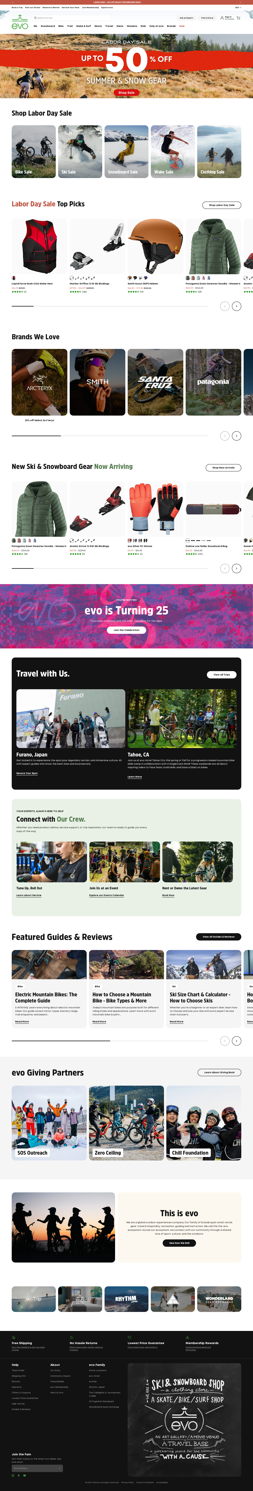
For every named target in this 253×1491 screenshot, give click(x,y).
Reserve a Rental (51, 7)
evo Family (97, 1365)
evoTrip (93, 1382)
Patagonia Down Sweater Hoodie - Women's (213, 284)
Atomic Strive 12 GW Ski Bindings (89, 546)
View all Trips (222, 675)
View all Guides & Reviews (219, 937)
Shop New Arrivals (223, 468)
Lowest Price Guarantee (25, 1398)
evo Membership (59, 1387)
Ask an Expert (186, 18)
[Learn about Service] (51, 862)
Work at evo (56, 1393)
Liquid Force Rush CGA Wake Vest (32, 284)
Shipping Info (19, 1376)
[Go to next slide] (236, 1041)
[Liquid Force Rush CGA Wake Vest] (39, 246)
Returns (16, 1382)
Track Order (18, 1370)
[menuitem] (35, 26)
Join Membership (90, 7)
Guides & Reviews (21, 1409)
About (55, 1365)
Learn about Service (28, 895)
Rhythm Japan (97, 1387)
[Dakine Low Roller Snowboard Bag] (213, 509)
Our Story (55, 1370)
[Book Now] (197, 862)
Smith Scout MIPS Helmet (143, 284)
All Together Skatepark (101, 1401)
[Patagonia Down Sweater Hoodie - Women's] (213, 246)
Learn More (135, 777)
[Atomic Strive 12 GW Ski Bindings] (97, 509)
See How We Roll (179, 1243)
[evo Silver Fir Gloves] (155, 509)
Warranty (17, 1387)
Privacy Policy (127, 1482)
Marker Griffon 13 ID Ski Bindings (89, 284)
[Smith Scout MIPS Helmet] (155, 246)
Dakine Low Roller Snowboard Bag (206, 546)
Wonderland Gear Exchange (104, 1407)
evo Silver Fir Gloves (140, 546)
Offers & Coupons (21, 1393)
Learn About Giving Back (219, 1072)
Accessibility (162, 1482)
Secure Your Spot (27, 773)
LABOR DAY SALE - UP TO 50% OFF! (126, 2)
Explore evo (107, 7)
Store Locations (97, 1370)
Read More (22, 1022)
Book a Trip (17, 7)
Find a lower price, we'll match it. (143, 1347)
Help (15, 1365)
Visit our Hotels (32, 7)
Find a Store (207, 18)
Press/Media (57, 1382)
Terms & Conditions (145, 1482)
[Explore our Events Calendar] (124, 862)
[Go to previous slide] (225, 1041)
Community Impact (60, 1376)
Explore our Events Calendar (106, 895)
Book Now (168, 895)
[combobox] (71, 18)
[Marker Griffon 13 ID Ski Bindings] (97, 246)
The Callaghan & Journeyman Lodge (104, 1394)
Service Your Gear (71, 7)
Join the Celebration (126, 630)
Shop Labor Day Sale (222, 205)
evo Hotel (94, 1376)
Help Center (18, 1404)
